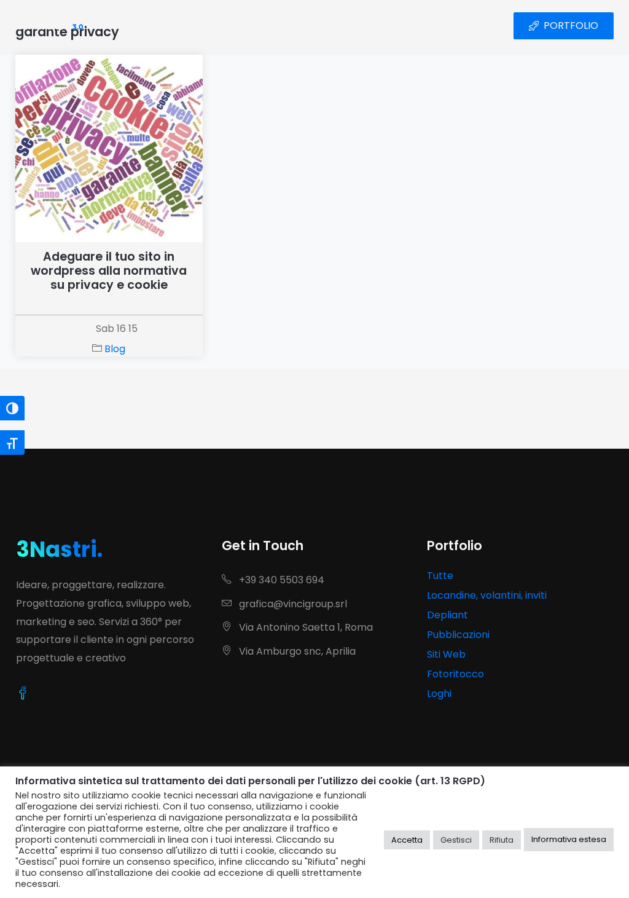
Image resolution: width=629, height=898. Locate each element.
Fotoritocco (455, 674)
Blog (114, 349)
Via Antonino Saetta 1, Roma (304, 627)
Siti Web (446, 654)
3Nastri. (59, 549)
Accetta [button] (407, 840)
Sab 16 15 (117, 328)
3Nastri (49, 26)
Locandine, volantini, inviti (487, 595)
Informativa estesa (568, 839)
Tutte (440, 576)
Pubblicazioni (458, 635)
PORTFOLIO (571, 25)
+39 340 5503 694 (280, 580)
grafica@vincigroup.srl (291, 604)
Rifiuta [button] (502, 840)
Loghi (439, 694)
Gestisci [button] (456, 840)
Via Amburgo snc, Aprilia (296, 651)
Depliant (447, 615)
